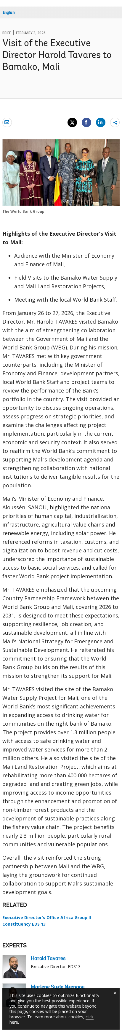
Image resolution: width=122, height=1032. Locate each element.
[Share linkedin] (100, 122)
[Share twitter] (72, 122)
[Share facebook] (86, 122)
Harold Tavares (48, 959)
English (9, 12)
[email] (7, 122)
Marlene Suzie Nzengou (58, 987)
